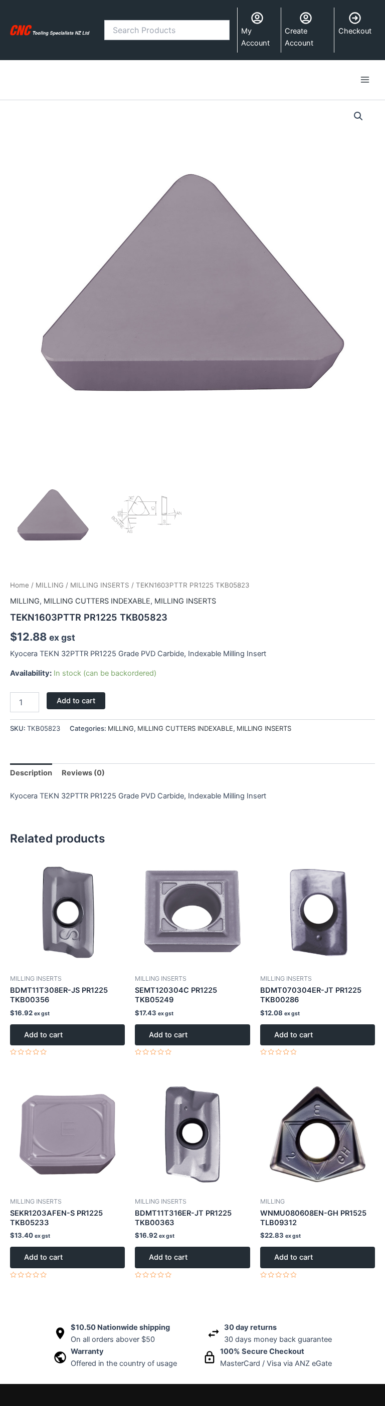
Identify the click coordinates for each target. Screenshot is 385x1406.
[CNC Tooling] (50, 30)
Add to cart (76, 700)
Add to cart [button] (43, 1034)
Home (19, 585)
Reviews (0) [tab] (83, 772)
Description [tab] (31, 772)
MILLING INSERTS (99, 585)
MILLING (50, 585)
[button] (358, 116)
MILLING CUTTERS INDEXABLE (97, 601)
